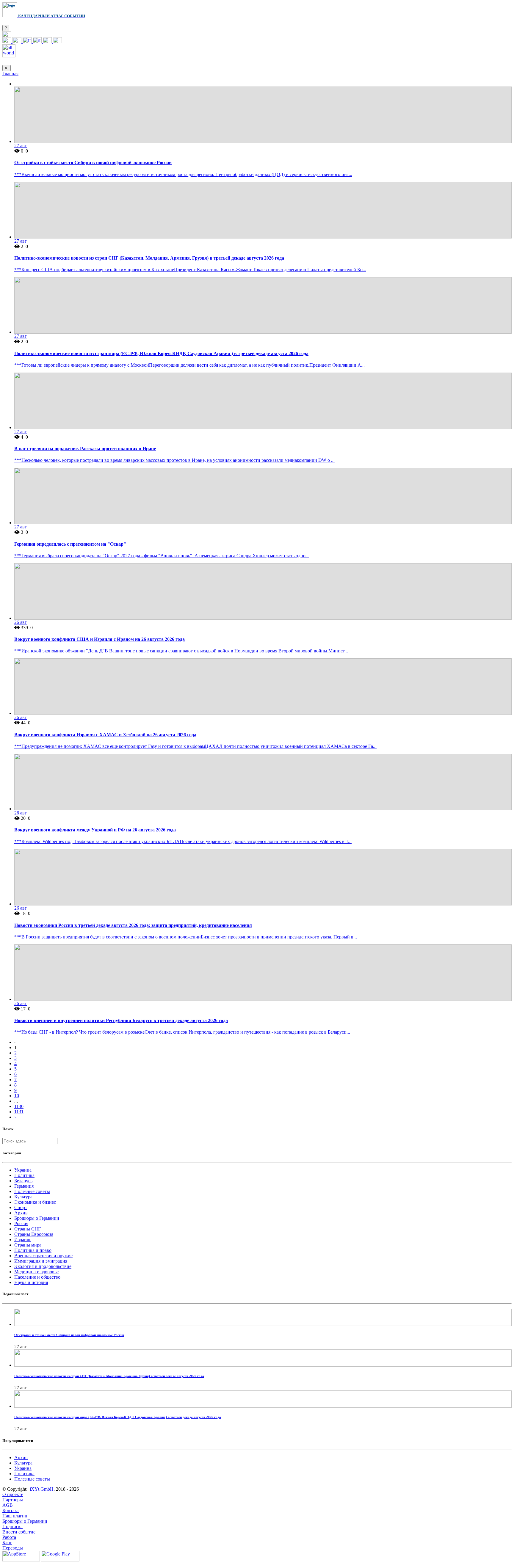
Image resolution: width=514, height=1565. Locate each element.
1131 (18, 1111)
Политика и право (32, 1250)
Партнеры (12, 1499)
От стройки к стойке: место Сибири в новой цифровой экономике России (93, 162)
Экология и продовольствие (42, 1266)
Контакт (10, 1510)
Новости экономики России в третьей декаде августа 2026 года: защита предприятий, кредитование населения (133, 925)
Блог (7, 1542)
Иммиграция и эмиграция (40, 1260)
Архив (21, 1212)
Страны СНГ (27, 1228)
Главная (10, 73)
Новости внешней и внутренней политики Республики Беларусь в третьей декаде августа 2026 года (121, 1020)
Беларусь (23, 1180)
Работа (9, 1537)
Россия (21, 1223)
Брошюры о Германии (36, 1218)
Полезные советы (32, 1191)
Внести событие (18, 1531)
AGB (7, 1505)
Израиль (22, 1239)
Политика (24, 1175)
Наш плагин (14, 1515)
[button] (6, 35)
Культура (23, 1196)
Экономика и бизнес (35, 1202)
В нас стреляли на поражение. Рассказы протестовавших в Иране (85, 448)
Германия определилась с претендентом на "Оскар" (70, 544)
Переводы (12, 1547)
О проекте (12, 1494)
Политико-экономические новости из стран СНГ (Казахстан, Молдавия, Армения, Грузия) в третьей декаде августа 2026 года (149, 257)
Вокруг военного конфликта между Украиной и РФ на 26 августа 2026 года (95, 829)
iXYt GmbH (41, 1489)
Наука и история (31, 1282)
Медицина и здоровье (36, 1271)
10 (16, 1095)
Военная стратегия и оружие (43, 1255)
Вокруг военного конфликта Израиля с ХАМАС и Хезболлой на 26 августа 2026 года (105, 734)
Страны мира (27, 1244)
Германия (24, 1186)
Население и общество (37, 1277)
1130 (18, 1106)
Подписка (12, 1526)
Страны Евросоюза (33, 1234)
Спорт (20, 1207)
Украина (23, 1169)
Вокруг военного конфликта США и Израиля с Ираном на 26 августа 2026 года (99, 639)
